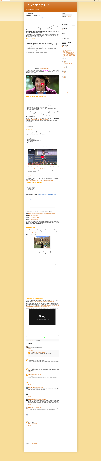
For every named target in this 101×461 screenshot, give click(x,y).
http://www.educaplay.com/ (34, 219)
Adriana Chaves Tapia (31, 381)
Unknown (29, 374)
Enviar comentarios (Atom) (33, 443)
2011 (64, 75)
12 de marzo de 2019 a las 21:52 (40, 381)
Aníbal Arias (30, 407)
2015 (64, 70)
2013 (64, 72)
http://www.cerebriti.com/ (32, 225)
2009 (64, 77)
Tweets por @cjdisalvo (65, 46)
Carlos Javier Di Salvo (46, 292)
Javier (32, 352)
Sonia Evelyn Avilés (31, 387)
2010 (64, 76)
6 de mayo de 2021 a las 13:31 (36, 407)
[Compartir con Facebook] (38, 340)
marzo (65, 66)
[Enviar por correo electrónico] (35, 340)
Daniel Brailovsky (28, 102)
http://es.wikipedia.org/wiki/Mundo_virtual (32, 232)
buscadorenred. (30, 421)
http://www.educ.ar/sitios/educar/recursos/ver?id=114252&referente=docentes (37, 119)
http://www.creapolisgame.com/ (34, 215)
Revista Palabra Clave (66, 51)
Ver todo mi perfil (64, 31)
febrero (65, 67)
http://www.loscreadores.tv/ (35, 217)
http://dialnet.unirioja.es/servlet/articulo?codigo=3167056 (47, 194)
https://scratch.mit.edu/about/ (47, 330)
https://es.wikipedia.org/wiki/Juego (44, 68)
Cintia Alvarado (30, 393)
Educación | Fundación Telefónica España (69, 54)
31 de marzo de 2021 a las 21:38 (41, 399)
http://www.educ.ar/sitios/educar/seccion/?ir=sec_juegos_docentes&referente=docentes (41, 213)
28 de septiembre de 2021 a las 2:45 (38, 421)
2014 (64, 71)
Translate (69, 16)
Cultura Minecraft (38, 292)
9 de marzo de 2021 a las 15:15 (39, 387)
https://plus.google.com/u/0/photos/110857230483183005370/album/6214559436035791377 (39, 260)
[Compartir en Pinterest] (39, 340)
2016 (64, 61)
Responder (29, 348)
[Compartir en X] (37, 340)
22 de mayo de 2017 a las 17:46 (35, 368)
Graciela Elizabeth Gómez (32, 399)
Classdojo (28, 176)
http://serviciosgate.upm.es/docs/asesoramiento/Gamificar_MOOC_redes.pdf (37, 168)
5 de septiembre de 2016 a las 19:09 (39, 352)
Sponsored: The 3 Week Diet (67, 50)
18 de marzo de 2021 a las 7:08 (37, 393)
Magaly (29, 368)
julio (64, 62)
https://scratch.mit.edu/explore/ (49, 332)
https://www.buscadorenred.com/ (32, 423)
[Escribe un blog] (36, 340)
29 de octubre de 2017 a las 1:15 (36, 374)
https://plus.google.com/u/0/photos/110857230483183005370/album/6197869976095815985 (39, 180)
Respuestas (31, 350)
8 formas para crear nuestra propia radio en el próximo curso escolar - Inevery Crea (69, 53)
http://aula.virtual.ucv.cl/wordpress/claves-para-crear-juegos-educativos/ (43, 301)
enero (65, 68)
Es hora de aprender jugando (68, 63)
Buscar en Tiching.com (65, 20)
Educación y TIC (37, 5)
